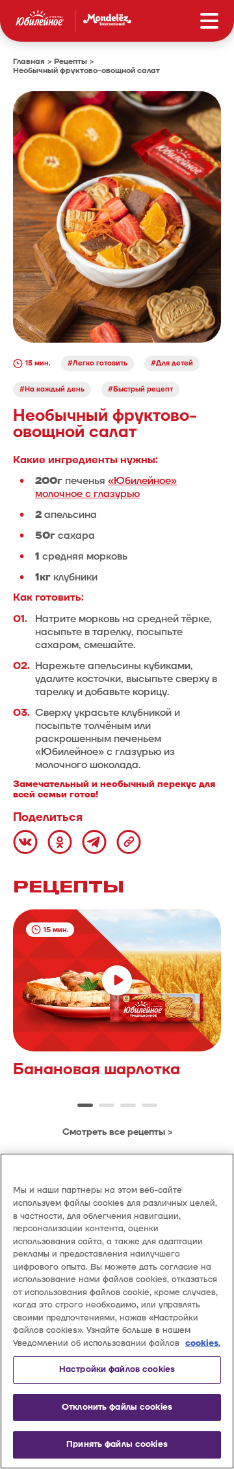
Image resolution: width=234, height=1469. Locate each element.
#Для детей (172, 363)
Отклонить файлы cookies (117, 1407)
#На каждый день (52, 389)
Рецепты (70, 61)
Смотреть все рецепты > (117, 1132)
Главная (29, 61)
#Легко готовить (97, 363)
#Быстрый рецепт (140, 389)
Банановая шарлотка (96, 1069)
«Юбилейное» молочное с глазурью (106, 487)
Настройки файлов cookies (117, 1369)
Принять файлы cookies (117, 1444)
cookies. (202, 1343)
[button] (85, 1105)
